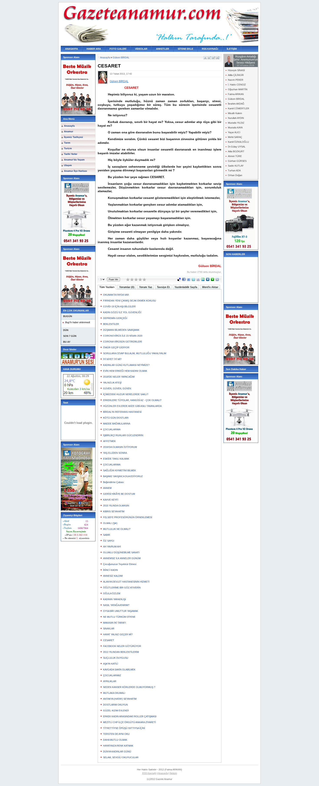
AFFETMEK (109, 441)
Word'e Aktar (210, 287)
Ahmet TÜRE (235, 156)
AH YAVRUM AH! (112, 546)
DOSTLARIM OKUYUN (115, 704)
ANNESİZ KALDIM (113, 576)
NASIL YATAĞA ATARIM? (116, 605)
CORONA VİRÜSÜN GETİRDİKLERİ (122, 341)
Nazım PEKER (235, 80)
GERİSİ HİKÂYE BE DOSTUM (119, 494)
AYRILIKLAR (109, 681)
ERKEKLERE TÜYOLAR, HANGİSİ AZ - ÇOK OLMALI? (132, 400)
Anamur (68, 131)
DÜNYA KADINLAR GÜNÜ (117, 751)
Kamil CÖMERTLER (238, 108)
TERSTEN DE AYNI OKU (116, 734)
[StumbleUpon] (203, 280)
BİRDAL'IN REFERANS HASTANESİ (122, 412)
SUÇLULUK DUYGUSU (115, 658)
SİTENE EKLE (185, 48)
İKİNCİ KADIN (110, 570)
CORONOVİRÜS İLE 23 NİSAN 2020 (122, 335)
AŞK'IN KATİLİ (110, 663)
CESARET (108, 640)
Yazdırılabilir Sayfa (185, 287)
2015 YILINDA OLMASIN (116, 505)
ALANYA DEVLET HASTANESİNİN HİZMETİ (126, 581)
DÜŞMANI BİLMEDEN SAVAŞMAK (121, 330)
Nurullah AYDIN (236, 118)
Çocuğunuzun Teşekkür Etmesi (119, 564)
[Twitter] (193, 280)
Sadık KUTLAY (235, 165)
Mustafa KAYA (235, 127)
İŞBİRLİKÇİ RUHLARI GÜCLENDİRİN (123, 435)
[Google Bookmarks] (198, 280)
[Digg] (207, 280)
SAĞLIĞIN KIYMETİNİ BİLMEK (119, 470)
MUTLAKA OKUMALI (114, 693)
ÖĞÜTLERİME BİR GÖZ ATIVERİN (122, 587)
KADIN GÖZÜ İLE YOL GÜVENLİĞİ (122, 312)
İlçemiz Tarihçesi (73, 137)
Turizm (68, 148)
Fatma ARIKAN (236, 94)
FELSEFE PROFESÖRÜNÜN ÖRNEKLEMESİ (127, 517)
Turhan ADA (234, 170)
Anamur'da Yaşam (74, 159)
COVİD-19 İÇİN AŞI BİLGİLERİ (119, 306)
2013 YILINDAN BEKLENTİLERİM (121, 652)
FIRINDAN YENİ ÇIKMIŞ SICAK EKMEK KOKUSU (129, 300)
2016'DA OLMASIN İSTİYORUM (120, 447)
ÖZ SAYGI (108, 540)
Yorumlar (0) (126, 287)
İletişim (173, 773)
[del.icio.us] (179, 280)
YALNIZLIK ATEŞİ (112, 382)
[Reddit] (217, 280)
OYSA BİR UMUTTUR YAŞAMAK (120, 611)
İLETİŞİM (232, 48)
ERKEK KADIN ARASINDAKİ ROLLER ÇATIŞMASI (129, 716)
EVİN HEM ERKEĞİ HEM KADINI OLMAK (125, 371)
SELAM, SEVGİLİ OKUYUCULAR (120, 757)
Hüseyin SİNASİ (236, 70)
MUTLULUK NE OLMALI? (116, 529)
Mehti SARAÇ (235, 137)
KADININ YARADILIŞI (114, 599)
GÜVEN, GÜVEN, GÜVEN (117, 388)
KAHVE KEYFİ (110, 499)
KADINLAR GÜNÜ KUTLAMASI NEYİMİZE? (126, 365)
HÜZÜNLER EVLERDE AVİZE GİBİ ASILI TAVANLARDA (132, 406)
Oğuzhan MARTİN (237, 89)
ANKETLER (162, 48)
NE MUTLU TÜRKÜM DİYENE (119, 617)
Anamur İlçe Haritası (75, 171)
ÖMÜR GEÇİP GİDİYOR (116, 347)
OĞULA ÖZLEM (111, 593)
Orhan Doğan (235, 175)
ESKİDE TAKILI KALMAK (116, 458)
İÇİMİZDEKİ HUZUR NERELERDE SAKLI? (125, 394)
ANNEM (107, 488)
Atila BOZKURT (236, 151)
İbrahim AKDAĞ (236, 103)
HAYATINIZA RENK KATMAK (118, 745)
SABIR (106, 535)
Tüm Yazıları (106, 287)
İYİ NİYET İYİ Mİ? (112, 359)
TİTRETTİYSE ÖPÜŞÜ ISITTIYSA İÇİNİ (124, 728)
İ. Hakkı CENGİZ (237, 84)
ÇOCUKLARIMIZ (112, 675)
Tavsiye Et (163, 287)
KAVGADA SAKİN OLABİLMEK (119, 669)
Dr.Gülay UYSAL (236, 146)
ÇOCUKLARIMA (111, 429)
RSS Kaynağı (149, 773)
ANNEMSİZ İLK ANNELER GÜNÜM (122, 558)
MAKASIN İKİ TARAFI (114, 622)
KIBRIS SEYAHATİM (113, 511)
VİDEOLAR (141, 48)
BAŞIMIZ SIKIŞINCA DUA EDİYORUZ (123, 476)
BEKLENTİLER (111, 324)
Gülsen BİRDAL (121, 57)
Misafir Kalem (235, 113)
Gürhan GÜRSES (237, 161)
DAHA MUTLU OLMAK (115, 740)
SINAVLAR (108, 628)
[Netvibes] (212, 280)
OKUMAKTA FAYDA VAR (116, 294)
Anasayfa (69, 125)
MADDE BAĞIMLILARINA (116, 423)
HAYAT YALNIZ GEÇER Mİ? (118, 634)
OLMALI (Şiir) (110, 523)
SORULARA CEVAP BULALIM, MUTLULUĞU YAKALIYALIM (134, 353)
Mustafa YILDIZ (236, 122)
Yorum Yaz (145, 287)
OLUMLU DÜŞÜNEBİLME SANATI (121, 552)
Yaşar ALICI (234, 132)
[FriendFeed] (188, 280)
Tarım (67, 142)
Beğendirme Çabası (113, 482)
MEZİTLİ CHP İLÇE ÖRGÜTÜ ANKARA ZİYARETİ (129, 722)
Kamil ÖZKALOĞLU (238, 142)
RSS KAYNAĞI (210, 48)
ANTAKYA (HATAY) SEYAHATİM (119, 699)
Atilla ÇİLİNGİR (236, 75)
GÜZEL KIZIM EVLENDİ (116, 710)
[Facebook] (184, 280)
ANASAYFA (71, 48)
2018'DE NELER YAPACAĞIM (119, 376)
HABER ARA (94, 48)
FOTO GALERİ (118, 48)
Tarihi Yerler (70, 154)
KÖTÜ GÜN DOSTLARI (115, 417)
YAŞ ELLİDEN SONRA (115, 453)
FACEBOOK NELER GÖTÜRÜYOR (122, 646)
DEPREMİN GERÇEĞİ (115, 318)
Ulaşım (68, 165)
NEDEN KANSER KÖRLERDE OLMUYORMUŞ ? (129, 687)
